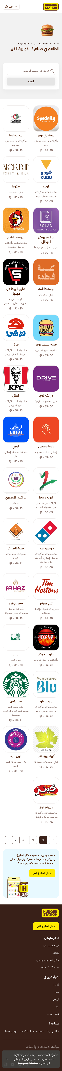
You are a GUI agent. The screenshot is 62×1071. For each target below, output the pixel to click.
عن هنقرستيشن (51, 945)
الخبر (35, 44)
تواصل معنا (11, 1031)
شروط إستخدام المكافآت (32, 1031)
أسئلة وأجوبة (53, 1031)
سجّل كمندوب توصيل (47, 960)
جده (57, 992)
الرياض (55, 999)
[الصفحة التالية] (9, 840)
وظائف (56, 953)
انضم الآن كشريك (50, 967)
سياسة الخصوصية (28, 1063)
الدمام (56, 984)
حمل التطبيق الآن (42, 873)
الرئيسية (56, 44)
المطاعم (45, 44)
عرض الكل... (53, 1014)
